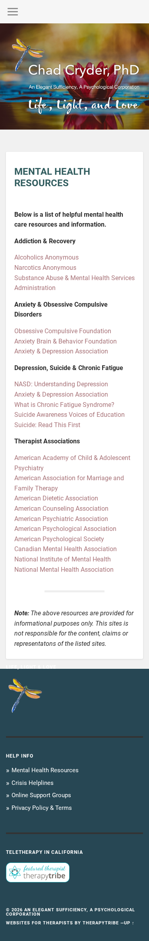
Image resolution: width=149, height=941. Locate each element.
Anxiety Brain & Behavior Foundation (65, 341)
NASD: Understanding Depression (61, 384)
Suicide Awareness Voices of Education (69, 414)
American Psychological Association (65, 529)
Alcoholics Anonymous (46, 257)
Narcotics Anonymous (45, 267)
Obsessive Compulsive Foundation (62, 331)
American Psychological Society (59, 539)
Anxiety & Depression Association (61, 351)
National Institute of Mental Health (62, 559)
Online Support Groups (41, 795)
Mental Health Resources (45, 770)
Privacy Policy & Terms (42, 807)
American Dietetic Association (56, 498)
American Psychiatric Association (61, 519)
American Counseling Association (61, 508)
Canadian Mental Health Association (65, 549)
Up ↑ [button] (129, 923)
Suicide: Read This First (47, 425)
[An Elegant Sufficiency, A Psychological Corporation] (74, 76)
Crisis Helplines (33, 782)
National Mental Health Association (64, 569)
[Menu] (13, 11)
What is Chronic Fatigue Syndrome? (64, 404)
